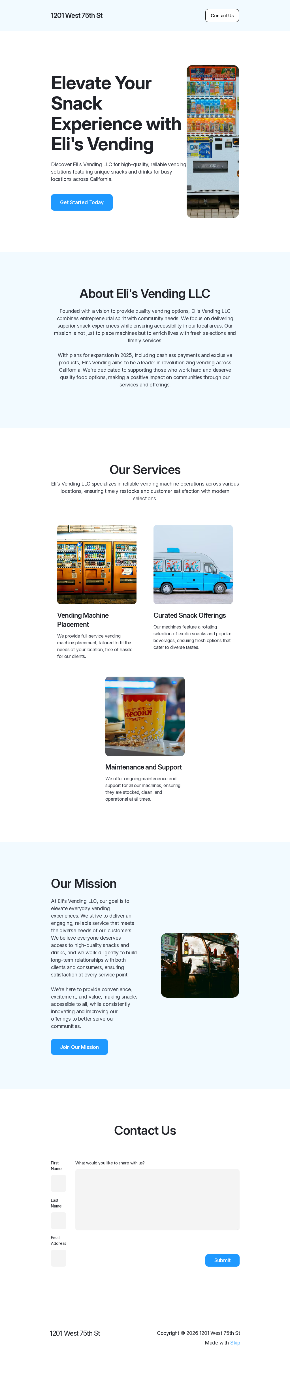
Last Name (56, 1203)
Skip (235, 1343)
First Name (56, 1165)
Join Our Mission (79, 1047)
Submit (222, 1260)
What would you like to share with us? (110, 1162)
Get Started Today (82, 202)
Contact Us (222, 15)
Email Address (58, 1240)
